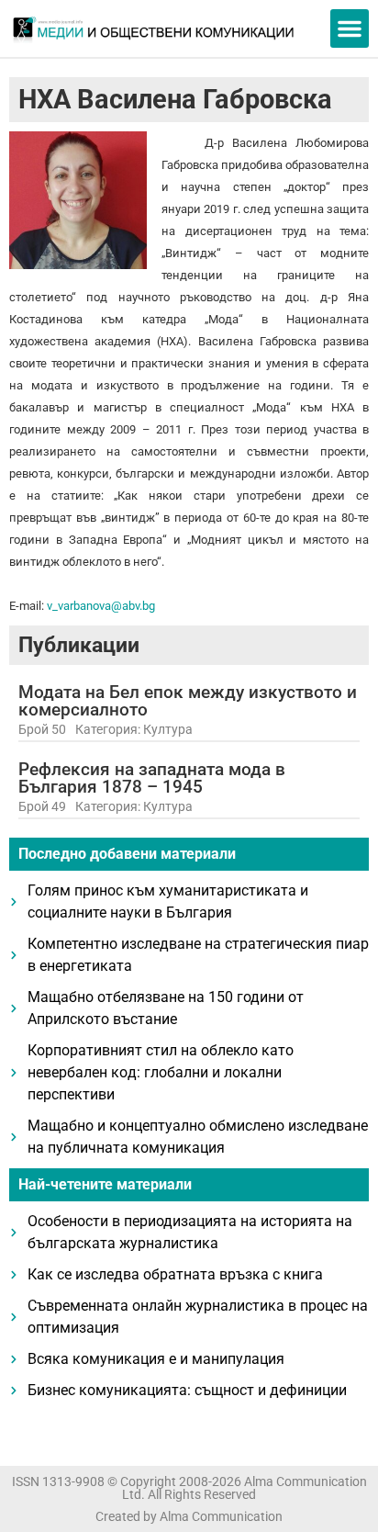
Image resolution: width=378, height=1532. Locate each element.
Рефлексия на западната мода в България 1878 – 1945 (151, 778)
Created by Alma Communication (189, 1516)
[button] (349, 28)
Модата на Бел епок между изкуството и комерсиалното (187, 701)
